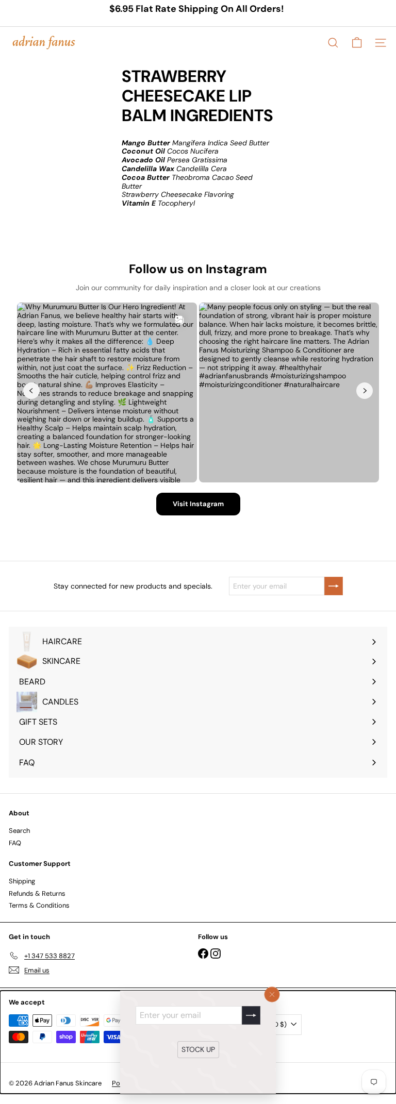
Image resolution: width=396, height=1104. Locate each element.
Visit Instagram (198, 503)
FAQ (15, 843)
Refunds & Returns (37, 893)
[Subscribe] (251, 1015)
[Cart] (357, 43)
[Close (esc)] (272, 994)
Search (19, 830)
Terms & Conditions (39, 905)
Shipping (22, 881)
